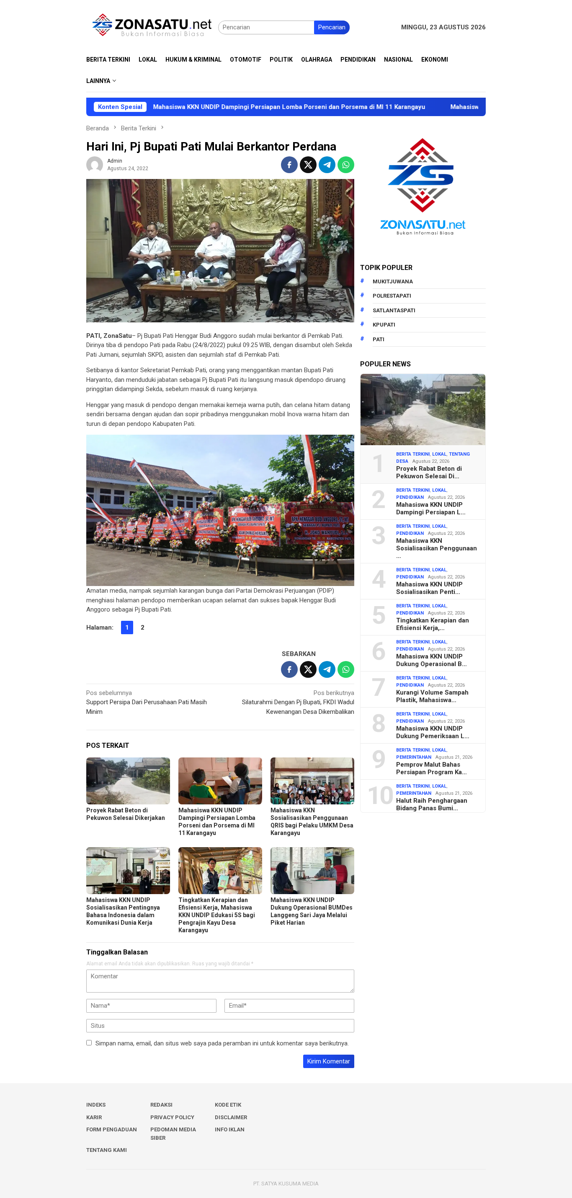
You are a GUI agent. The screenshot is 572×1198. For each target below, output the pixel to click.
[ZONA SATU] (152, 27)
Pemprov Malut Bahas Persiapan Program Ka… (431, 768)
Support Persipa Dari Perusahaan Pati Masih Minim (146, 702)
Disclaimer (231, 1117)
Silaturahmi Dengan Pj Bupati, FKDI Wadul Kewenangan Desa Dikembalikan (298, 702)
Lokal (439, 454)
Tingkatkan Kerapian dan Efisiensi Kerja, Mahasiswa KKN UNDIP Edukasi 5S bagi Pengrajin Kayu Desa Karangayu (216, 915)
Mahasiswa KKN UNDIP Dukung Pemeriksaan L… (432, 732)
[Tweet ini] (308, 164)
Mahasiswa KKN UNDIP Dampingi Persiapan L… (431, 508)
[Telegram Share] (327, 164)
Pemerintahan (413, 757)
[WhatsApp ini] (346, 164)
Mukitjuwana (393, 281)
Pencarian (331, 27)
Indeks (96, 1105)
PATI (378, 339)
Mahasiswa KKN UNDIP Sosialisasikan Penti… (429, 588)
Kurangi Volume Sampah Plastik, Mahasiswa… (432, 696)
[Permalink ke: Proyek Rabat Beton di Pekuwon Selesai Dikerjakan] (128, 780)
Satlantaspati (394, 310)
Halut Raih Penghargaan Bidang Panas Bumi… (431, 804)
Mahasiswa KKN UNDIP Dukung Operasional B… (431, 660)
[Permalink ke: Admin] (94, 164)
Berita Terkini (413, 454)
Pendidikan (410, 497)
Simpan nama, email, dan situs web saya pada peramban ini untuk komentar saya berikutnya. (222, 1043)
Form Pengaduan (111, 1129)
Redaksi (161, 1105)
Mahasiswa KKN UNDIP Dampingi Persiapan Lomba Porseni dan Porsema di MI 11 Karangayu (242, 107)
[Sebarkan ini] (289, 164)
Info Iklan (230, 1129)
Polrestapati (392, 296)
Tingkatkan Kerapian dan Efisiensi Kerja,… (432, 624)
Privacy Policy (172, 1117)
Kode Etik (228, 1105)
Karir (94, 1117)
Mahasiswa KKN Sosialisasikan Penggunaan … (436, 548)
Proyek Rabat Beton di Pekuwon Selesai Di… (429, 472)
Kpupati (384, 325)
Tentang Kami (106, 1150)
